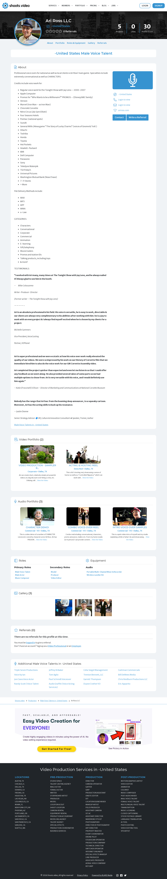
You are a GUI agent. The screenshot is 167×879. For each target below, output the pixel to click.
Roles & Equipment (76, 43)
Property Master (94, 831)
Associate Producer (95, 860)
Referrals (102, 43)
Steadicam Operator (95, 840)
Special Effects (57, 825)
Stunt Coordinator (94, 834)
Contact (119, 117)
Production (32, 701)
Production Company (95, 843)
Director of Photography (98, 825)
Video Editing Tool (129, 828)
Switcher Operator (94, 849)
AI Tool (124, 822)
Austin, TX (19, 781)
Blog (104, 6)
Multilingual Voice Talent (133, 805)
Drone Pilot (91, 837)
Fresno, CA (19, 793)
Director (90, 781)
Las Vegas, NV (20, 799)
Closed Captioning (129, 813)
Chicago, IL (20, 784)
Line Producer (92, 857)
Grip (88, 790)
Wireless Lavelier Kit (95, 575)
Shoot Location (57, 807)
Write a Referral (137, 117)
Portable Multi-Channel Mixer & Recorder (104, 572)
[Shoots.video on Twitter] (125, 875)
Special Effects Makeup (96, 854)
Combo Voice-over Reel (83, 527)
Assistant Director (94, 816)
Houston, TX (20, 796)
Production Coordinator (62, 828)
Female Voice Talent (130, 802)
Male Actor (20, 575)
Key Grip (89, 866)
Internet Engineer (94, 852)
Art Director (92, 828)
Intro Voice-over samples (130, 527)
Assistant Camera (94, 810)
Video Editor (56, 578)
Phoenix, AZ (20, 810)
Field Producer (93, 807)
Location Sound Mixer (96, 802)
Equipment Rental (58, 813)
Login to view (124, 99)
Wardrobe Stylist (94, 819)
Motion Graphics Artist (132, 781)
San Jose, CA (20, 825)
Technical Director (94, 846)
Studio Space (56, 781)
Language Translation (131, 819)
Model (53, 572)
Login (145, 5)
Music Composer (22, 578)
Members (66, 6)
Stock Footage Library (131, 816)
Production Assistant (96, 793)
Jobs (114, 6)
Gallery (91, 43)
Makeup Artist (92, 805)
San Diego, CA (21, 819)
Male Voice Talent (22, 572)
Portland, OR (21, 813)
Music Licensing (128, 810)
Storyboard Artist (59, 796)
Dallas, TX (43, 471)
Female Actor (56, 790)
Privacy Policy (82, 875)
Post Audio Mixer (129, 796)
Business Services (58, 831)
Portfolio (80, 6)
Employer (76, 646)
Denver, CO (20, 790)
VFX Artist (125, 831)
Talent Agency (56, 822)
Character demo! (37, 527)
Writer (53, 793)
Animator (125, 787)
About (50, 43)
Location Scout (57, 805)
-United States (60, 26)
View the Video (42, 480)
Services (53, 6)
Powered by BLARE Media (102, 875)
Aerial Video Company (96, 863)
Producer (55, 575)
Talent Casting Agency (60, 784)
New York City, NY (22, 807)
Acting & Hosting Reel (83, 465)
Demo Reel (78, 469)
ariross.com (123, 110)
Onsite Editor (92, 796)
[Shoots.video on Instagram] (117, 875)
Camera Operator (94, 784)
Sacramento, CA (22, 816)
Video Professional (57, 646)
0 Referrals (70, 31)
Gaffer (89, 787)
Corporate (32, 471)
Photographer (92, 822)
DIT (87, 799)
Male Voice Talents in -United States (31, 424)
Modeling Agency (58, 819)
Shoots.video (20, 701)
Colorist (125, 790)
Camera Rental (57, 810)
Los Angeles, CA (22, 802)
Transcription (127, 807)
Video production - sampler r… (37, 466)
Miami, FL (19, 805)
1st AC (88, 813)
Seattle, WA (20, 828)
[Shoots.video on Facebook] (121, 875)
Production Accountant (61, 816)
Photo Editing (127, 825)
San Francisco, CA (23, 822)
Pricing (93, 6)
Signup (158, 5)
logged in (30, 642)
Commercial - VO (32, 531)
